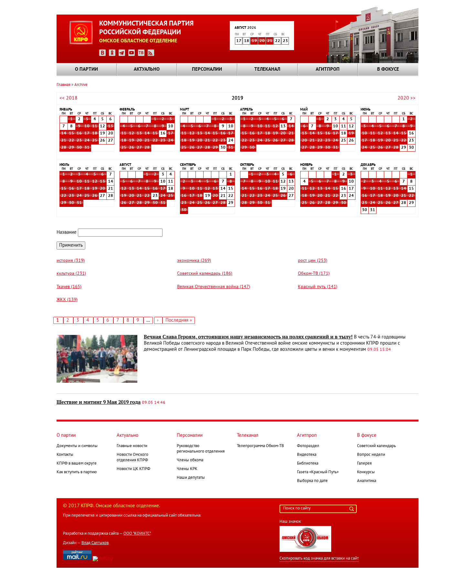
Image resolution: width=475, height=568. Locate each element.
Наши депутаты (191, 478)
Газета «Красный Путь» (318, 472)
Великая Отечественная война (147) (213, 287)
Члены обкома (190, 460)
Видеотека (306, 455)
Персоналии (207, 69)
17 (87, 133)
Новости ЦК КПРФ (133, 469)
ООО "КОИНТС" (136, 534)
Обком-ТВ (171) (314, 274)
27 (139, 148)
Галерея (364, 464)
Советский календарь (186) (204, 274)
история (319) (71, 261)
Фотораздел (308, 446)
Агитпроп (328, 69)
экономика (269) (194, 261)
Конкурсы (366, 472)
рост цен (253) (312, 261)
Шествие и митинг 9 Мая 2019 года (99, 402)
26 (131, 148)
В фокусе (388, 69)
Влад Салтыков (95, 543)
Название (67, 232)
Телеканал (267, 69)
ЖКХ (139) (67, 300)
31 (87, 148)
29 (71, 148)
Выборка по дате (312, 481)
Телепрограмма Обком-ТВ (260, 446)
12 (131, 133)
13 (110, 126)
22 (71, 141)
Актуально (147, 69)
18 (94, 133)
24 (87, 141)
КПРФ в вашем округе (77, 464)
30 (79, 148)
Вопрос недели (371, 455)
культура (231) (71, 274)
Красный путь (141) (317, 287)
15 (71, 133)
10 (87, 126)
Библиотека (307, 464)
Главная (63, 85)
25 (94, 141)
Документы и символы (77, 446)
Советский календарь (376, 446)
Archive (81, 85)
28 (63, 148)
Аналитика (366, 481)
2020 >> (406, 98)
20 (262, 41)
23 (79, 141)
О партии (86, 69)
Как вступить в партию (77, 472)
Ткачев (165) (69, 287)
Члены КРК (187, 469)
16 (79, 133)
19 (254, 41)
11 (94, 126)
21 (269, 41)
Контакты (65, 455)
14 (63, 133)
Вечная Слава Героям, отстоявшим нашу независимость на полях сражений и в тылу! (248, 337)
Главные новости (132, 446)
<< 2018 (68, 98)
